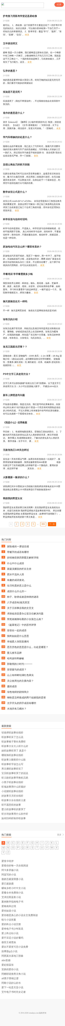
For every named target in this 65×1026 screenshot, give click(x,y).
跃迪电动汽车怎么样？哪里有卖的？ (22, 246)
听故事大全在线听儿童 (14, 800)
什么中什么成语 (15, 563)
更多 (59, 834)
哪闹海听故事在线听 (12, 755)
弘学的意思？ (10, 71)
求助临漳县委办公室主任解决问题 (25, 613)
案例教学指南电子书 (12, 901)
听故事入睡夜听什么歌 (14, 759)
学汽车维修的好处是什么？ (17, 137)
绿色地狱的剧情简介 (18, 692)
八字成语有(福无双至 (18, 602)
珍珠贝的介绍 (10, 319)
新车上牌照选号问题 (14, 395)
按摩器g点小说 (9, 951)
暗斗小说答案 (9, 919)
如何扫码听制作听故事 (14, 818)
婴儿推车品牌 (14, 653)
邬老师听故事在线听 (12, 732)
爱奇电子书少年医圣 (12, 928)
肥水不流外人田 (15, 574)
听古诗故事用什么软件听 (15, 814)
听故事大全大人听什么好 (15, 746)
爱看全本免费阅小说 (12, 892)
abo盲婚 (6, 960)
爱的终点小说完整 (11, 924)
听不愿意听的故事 (11, 804)
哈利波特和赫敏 (15, 658)
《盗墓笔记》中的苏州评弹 (21, 625)
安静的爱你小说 (10, 969)
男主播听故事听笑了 (12, 768)
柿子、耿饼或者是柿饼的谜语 (23, 597)
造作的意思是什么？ (14, 113)
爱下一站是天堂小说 (12, 987)
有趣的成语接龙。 (16, 580)
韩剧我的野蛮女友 (12, 498)
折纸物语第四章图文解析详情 (23, 557)
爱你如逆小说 (9, 910)
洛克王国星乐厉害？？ (15, 346)
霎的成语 (12, 686)
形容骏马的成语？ (16, 669)
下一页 (52, 524)
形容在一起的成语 (16, 630)
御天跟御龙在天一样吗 (15, 301)
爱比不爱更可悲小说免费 (15, 947)
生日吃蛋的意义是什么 (19, 585)
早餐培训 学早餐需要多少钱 (18, 274)
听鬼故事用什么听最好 (14, 786)
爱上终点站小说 (10, 933)
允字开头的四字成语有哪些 (21, 703)
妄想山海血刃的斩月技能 (16, 164)
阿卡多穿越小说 (10, 870)
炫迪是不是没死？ (12, 92)
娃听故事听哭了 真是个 (14, 750)
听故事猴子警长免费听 (14, 741)
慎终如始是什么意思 (18, 636)
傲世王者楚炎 (9, 942)
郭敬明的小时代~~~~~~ (19, 664)
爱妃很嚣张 (8, 965)
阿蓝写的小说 (9, 874)
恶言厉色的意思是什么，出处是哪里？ (27, 647)
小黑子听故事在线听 (12, 782)
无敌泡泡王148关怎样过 (16, 450)
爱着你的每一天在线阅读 (15, 865)
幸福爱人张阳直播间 (18, 641)
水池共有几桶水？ (16, 708)
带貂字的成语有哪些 (18, 552)
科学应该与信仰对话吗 (15, 219)
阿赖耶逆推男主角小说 (14, 974)
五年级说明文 (10, 43)
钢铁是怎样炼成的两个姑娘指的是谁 (26, 697)
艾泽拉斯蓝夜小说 (11, 897)
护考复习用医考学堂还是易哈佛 (20, 16)
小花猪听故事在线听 (12, 791)
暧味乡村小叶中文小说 (14, 888)
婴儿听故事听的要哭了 (14, 809)
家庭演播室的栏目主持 (19, 569)
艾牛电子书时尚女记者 (14, 992)
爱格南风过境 (9, 906)
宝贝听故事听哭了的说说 (15, 773)
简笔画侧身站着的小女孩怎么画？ (25, 619)
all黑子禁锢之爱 (10, 978)
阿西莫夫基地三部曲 (12, 956)
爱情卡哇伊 (8, 861)
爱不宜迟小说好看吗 (12, 937)
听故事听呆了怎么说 (12, 737)
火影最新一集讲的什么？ (16, 477)
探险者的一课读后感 (18, 546)
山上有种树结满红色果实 (20, 675)
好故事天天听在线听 (12, 795)
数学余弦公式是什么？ (15, 192)
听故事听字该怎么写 (12, 764)
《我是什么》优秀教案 (15, 422)
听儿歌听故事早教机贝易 (15, 777)
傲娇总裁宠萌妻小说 (12, 879)
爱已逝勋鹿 (8, 883)
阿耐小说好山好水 (11, 983)
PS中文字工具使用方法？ (17, 374)
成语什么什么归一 (16, 591)
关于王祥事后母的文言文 (20, 608)
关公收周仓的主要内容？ (20, 681)
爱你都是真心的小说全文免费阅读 (20, 915)
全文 (27, 34)
